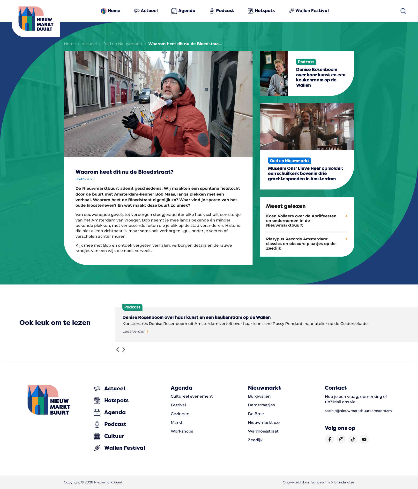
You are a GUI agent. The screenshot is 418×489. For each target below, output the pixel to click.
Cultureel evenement (192, 396)
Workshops (182, 431)
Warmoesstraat (263, 431)
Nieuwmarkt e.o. (264, 423)
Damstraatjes (261, 405)
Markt (177, 423)
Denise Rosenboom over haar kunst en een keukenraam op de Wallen (320, 77)
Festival (178, 405)
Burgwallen (259, 396)
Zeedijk (255, 440)
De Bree (256, 414)
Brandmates (344, 482)
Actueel (89, 44)
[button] (118, 350)
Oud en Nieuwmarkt (122, 44)
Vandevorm (320, 482)
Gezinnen (180, 414)
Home (70, 44)
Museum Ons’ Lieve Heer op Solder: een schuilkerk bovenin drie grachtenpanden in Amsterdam (305, 174)
